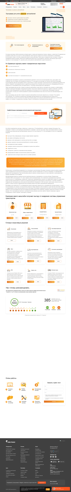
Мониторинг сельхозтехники (24, 461)
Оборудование (9, 446)
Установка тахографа (39, 457)
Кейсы (36, 470)
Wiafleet (22, 475)
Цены (7, 468)
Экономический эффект (10, 475)
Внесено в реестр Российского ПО (54, 447)
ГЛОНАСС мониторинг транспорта (25, 450)
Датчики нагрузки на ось (11, 455)
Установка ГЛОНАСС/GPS (38, 450)
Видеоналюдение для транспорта (39, 465)
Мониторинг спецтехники (23, 458)
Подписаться (41, 482)
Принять (47, 489)
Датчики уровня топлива (11, 453)
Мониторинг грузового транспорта (25, 455)
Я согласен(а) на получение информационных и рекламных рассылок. (54, 398)
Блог (36, 473)
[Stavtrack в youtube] (57, 483)
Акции (7, 476)
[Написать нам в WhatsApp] (60, 3)
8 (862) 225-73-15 (53, 4)
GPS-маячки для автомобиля (9, 451)
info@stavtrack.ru (53, 465)
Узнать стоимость (14, 26)
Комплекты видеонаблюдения (9, 459)
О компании (37, 468)
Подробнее (10, 217)
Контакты (37, 477)
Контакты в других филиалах (55, 473)
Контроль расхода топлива (24, 452)
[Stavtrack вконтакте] (51, 483)
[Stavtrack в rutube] (55, 483)
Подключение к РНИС (39, 455)
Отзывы (36, 472)
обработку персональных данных (19, 115)
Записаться (56, 48)
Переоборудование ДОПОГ (39, 462)
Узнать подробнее (41, 113)
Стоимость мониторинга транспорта (11, 471)
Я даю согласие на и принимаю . (53, 395)
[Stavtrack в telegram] (53, 483)
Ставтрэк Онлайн (24, 470)
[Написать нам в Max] (55, 457)
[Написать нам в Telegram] (61, 3)
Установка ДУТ (38, 453)
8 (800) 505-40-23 (53, 3)
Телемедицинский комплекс (38, 459)
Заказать (54, 401)
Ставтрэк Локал (24, 477)
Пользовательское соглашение (33, 115)
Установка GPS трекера (40, 451)
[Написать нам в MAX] (62, 3)
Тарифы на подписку (10, 473)
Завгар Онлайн (23, 472)
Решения (22, 446)
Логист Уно (23, 473)
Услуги (36, 446)
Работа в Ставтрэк (39, 475)
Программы (23, 468)
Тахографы (8, 457)
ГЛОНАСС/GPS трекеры (10, 449)
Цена (16, 217)
